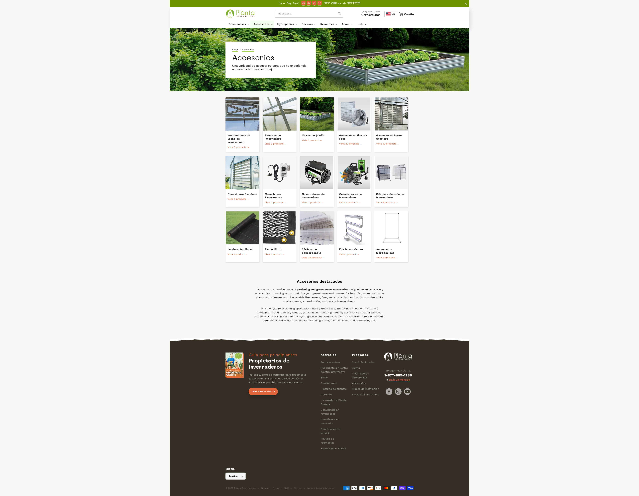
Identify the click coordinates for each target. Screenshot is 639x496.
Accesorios (359, 383)
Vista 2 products (276, 143)
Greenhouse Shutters (242, 194)
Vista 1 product (312, 140)
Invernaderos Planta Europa (333, 402)
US (393, 13)
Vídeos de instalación (365, 388)
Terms (276, 488)
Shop (235, 49)
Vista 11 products (238, 199)
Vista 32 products (387, 143)
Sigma (356, 367)
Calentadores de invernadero (313, 195)
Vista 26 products (313, 257)
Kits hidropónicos (351, 249)
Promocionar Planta (333, 448)
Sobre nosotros (330, 362)
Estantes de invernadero (273, 137)
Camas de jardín (313, 135)
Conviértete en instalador (330, 421)
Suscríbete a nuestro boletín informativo (334, 369)
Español (233, 476)
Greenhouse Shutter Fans (353, 137)
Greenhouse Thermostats (273, 195)
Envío (324, 377)
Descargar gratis (263, 391)
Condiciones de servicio (330, 431)
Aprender (327, 394)
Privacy (264, 488)
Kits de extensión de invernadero (390, 195)
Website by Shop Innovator (320, 488)
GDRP (286, 488)
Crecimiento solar (363, 362)
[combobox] (309, 13)
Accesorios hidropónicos (385, 251)
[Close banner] (466, 3)
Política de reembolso (327, 440)
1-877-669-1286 (370, 15)
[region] (319, 3)
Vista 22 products (350, 143)
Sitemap (298, 488)
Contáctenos (329, 383)
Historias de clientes (334, 388)
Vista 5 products (387, 202)
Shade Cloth (273, 249)
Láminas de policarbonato (311, 251)
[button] (237, 24)
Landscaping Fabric (240, 249)
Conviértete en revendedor (330, 411)
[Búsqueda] (339, 13)
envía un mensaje (399, 379)
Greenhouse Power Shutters (389, 137)
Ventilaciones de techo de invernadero (238, 139)
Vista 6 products (238, 147)
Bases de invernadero (365, 394)
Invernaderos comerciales (360, 375)
